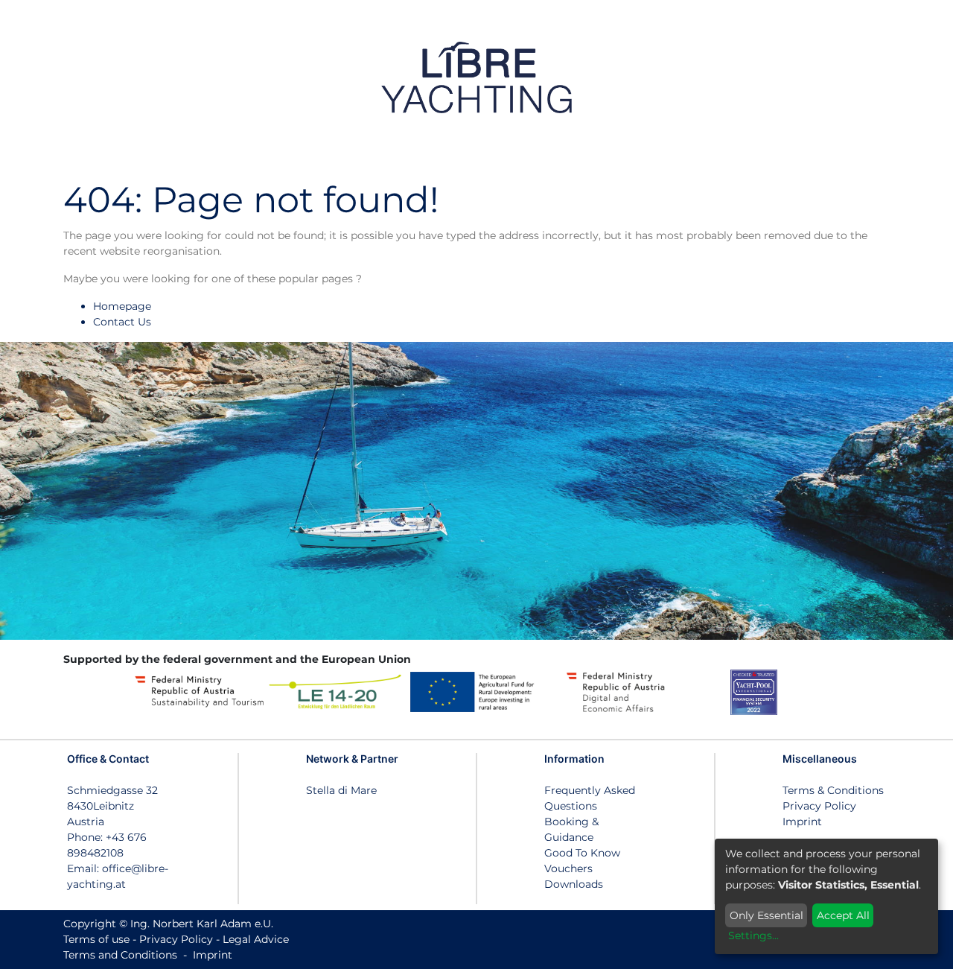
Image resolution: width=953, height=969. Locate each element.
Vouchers (568, 868)
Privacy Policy (819, 806)
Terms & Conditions (833, 790)
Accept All (843, 915)
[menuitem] (900, 77)
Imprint (802, 821)
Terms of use (96, 939)
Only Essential (766, 915)
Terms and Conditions (120, 955)
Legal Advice (256, 939)
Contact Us (122, 321)
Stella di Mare (341, 790)
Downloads (573, 884)
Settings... (753, 935)
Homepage (122, 306)
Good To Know (582, 853)
